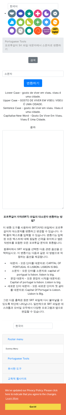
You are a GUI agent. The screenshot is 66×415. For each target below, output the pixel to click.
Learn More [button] (12, 398)
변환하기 (33, 83)
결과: (33, 127)
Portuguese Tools (15, 41)
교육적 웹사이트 (17, 378)
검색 (33, 60)
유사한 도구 (14, 368)
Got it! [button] (33, 406)
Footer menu (15, 339)
